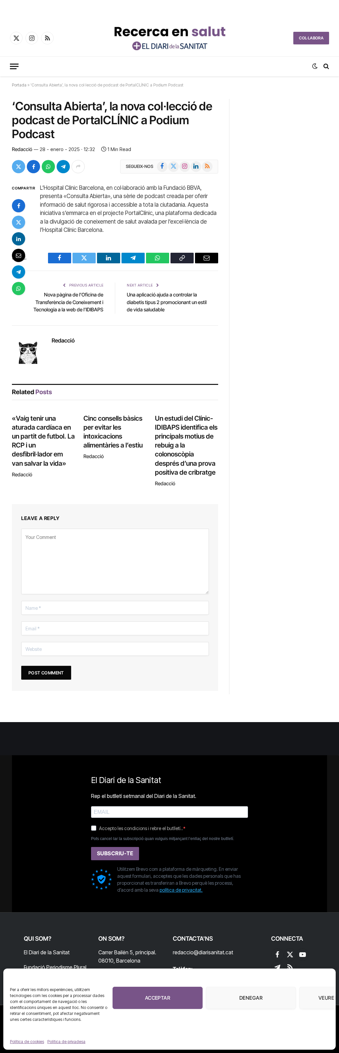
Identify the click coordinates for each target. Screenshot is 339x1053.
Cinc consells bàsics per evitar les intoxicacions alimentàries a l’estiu (113, 431)
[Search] (325, 66)
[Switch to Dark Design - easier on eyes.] (315, 66)
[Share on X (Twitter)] (18, 166)
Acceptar (157, 998)
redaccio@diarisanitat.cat (203, 952)
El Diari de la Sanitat (47, 952)
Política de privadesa (66, 1041)
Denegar (251, 998)
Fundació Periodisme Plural (55, 967)
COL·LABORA (311, 37)
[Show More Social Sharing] (78, 166)
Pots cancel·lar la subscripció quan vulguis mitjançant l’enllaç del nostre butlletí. (162, 838)
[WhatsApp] (18, 288)
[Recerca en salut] (169, 38)
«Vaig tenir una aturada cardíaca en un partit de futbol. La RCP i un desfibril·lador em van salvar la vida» (43, 440)
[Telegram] (18, 272)
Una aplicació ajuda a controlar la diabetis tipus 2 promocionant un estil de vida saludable (167, 302)
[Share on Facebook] (33, 166)
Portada (19, 84)
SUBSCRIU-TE (115, 853)
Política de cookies (27, 1041)
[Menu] (14, 66)
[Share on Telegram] (63, 166)
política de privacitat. (181, 890)
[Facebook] (18, 205)
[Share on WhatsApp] (48, 166)
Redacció (22, 149)
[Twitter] (18, 222)
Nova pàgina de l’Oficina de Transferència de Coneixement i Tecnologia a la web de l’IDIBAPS (68, 302)
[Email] (18, 255)
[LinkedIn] (18, 238)
